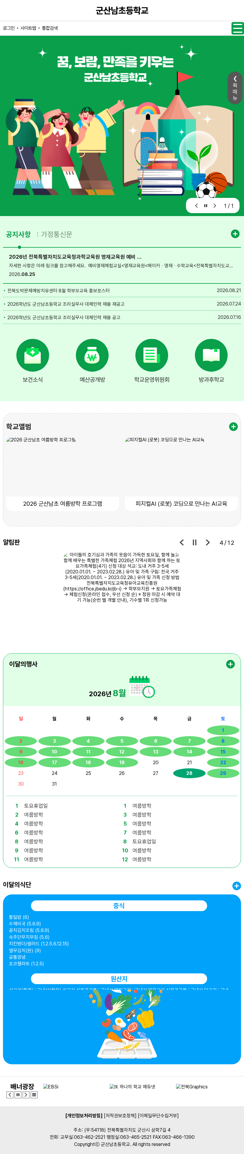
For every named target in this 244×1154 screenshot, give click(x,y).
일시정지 (205, 205)
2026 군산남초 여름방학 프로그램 (62, 503)
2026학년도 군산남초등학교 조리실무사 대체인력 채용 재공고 (66, 304)
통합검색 (49, 28)
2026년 (107, 693)
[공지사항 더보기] (236, 233)
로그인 (9, 28)
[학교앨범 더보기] (233, 426)
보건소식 (33, 379)
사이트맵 (28, 28)
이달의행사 (23, 664)
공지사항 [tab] (18, 234)
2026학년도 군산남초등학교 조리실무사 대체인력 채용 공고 (64, 317)
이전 (196, 205)
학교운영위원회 (152, 379)
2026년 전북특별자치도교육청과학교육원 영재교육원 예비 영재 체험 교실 (77, 257)
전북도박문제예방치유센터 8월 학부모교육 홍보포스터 (58, 291)
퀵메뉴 (235, 91)
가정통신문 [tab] (56, 234)
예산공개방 (92, 379)
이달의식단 (17, 884)
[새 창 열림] (122, 596)
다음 (215, 205)
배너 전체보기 (34, 1094)
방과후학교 (211, 379)
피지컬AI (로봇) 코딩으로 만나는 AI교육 (181, 503)
